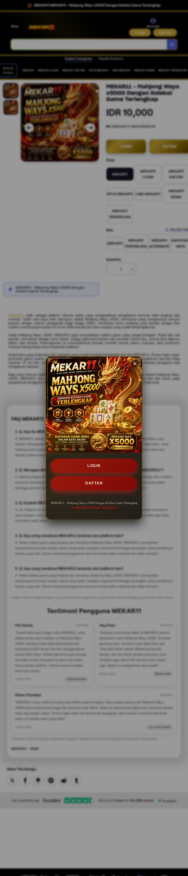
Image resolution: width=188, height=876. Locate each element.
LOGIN (94, 466)
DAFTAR (94, 483)
